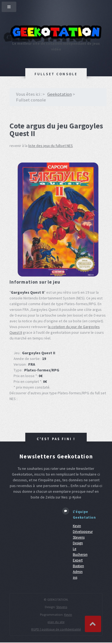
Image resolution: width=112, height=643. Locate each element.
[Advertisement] (32, 525)
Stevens (61, 607)
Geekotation (59, 94)
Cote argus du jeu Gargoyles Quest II (56, 129)
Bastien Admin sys (78, 572)
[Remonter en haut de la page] (93, 624)
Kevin (68, 614)
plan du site (56, 622)
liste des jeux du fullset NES (50, 145)
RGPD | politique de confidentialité (56, 629)
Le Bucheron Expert (80, 554)
